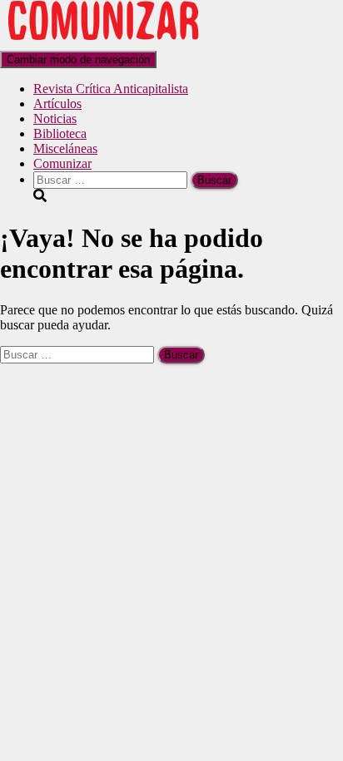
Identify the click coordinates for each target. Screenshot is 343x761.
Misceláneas (65, 148)
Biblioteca (60, 133)
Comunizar (62, 163)
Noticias (55, 118)
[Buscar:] (112, 179)
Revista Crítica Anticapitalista (110, 89)
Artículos (57, 103)
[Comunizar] (103, 43)
